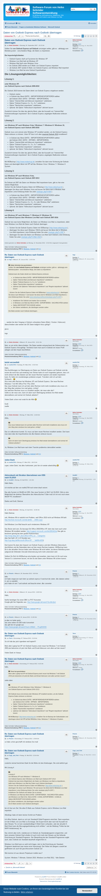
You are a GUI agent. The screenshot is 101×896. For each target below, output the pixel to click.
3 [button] (88, 36)
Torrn (74, 633)
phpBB (44, 876)
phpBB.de (59, 879)
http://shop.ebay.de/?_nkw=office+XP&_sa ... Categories (25, 536)
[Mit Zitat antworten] (66, 40)
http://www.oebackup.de (53, 187)
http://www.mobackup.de (25, 162)
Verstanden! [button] (87, 891)
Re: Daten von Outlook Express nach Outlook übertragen (24, 256)
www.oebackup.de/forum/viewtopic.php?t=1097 (45, 297)
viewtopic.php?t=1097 (56, 232)
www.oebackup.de (53, 292)
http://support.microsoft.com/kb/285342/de (42, 531)
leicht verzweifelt (12, 362)
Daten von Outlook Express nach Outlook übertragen (32, 32)
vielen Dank (10, 460)
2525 (79, 44)
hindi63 (75, 475)
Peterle (75, 571)
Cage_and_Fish (77, 750)
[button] (96, 36)
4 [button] (90, 36)
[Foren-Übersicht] (18, 11)
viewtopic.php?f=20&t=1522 (31, 237)
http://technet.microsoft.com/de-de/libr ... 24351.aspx (24, 520)
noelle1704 (76, 362)
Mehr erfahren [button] (27, 892)
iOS (40, 249)
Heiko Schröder (77, 40)
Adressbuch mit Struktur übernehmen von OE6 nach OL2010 (25, 476)
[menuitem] (18, 23)
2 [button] (85, 36)
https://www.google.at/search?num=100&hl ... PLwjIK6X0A (26, 627)
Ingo (74, 254)
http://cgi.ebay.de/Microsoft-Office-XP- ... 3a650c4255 (24, 540)
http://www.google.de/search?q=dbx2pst (41, 602)
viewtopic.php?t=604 (43, 192)
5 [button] (93, 36)
